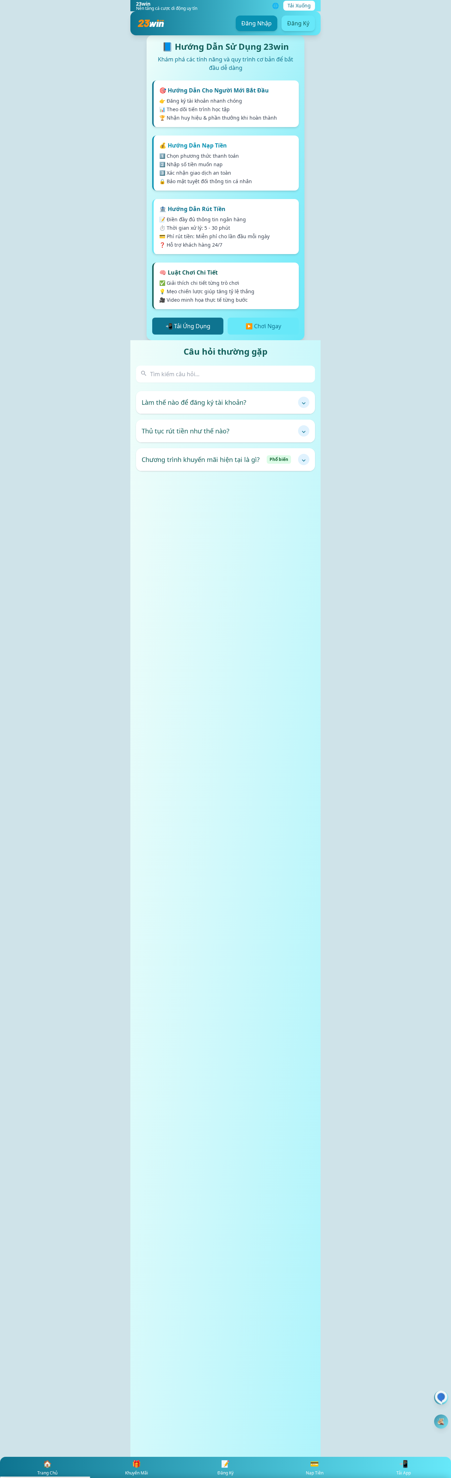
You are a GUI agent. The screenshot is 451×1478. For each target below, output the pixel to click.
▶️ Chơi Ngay (263, 326)
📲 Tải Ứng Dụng (188, 326)
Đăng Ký (298, 23)
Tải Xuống (299, 5)
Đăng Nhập (256, 23)
